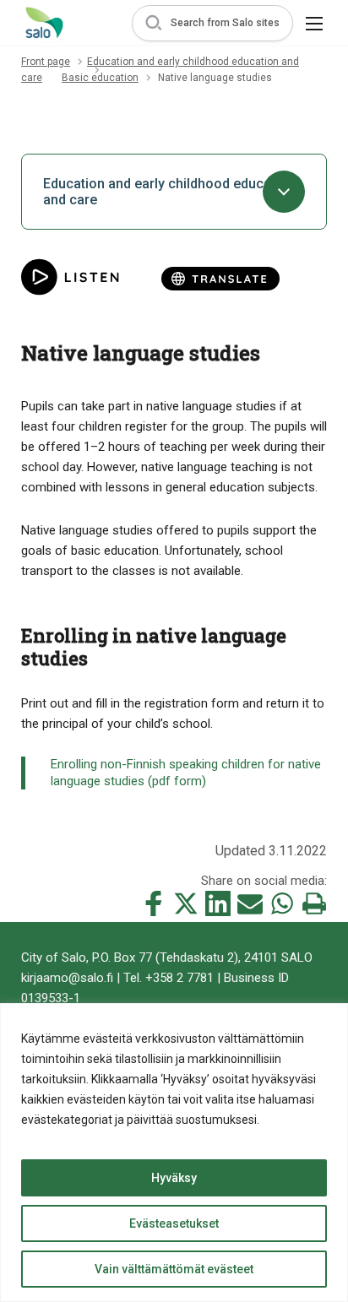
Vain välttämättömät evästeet (174, 1269)
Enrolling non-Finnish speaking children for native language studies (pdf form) (186, 773)
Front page (45, 62)
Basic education (100, 78)
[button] (212, 23)
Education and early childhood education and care (169, 192)
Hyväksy (174, 1178)
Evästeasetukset (174, 1223)
